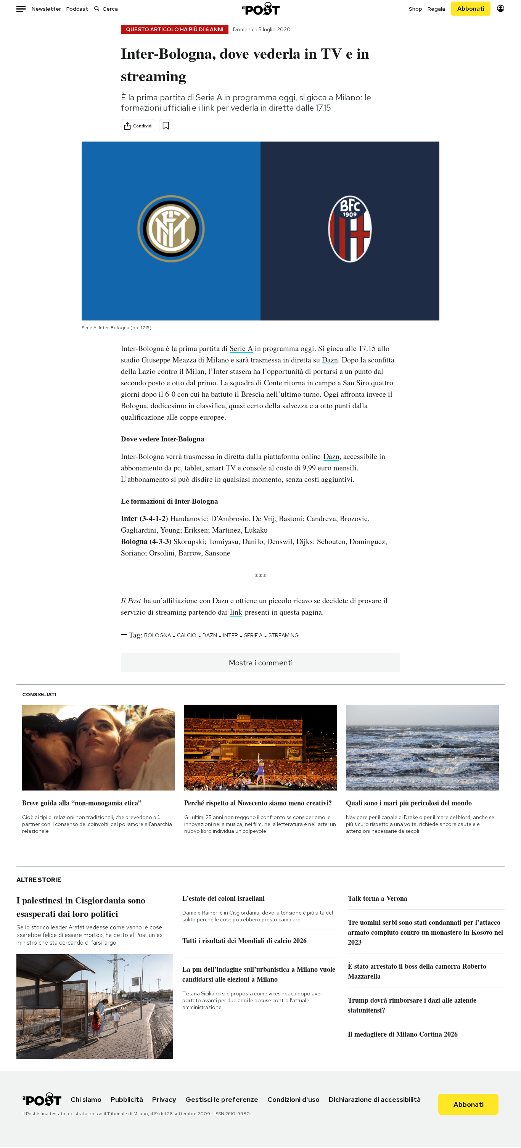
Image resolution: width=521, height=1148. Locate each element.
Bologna (157, 635)
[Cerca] (97, 8)
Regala (436, 8)
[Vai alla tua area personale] (501, 9)
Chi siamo (86, 1099)
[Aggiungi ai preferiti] (165, 125)
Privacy (164, 1099)
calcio (186, 635)
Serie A (241, 348)
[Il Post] (260, 8)
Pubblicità (127, 1099)
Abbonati (470, 9)
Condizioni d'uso (293, 1099)
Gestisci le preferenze (221, 1099)
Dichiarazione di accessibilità (375, 1099)
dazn (210, 635)
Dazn (330, 359)
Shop (415, 8)
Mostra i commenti (261, 663)
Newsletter (46, 8)
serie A (253, 635)
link (236, 612)
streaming (284, 635)
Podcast (77, 8)
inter (230, 635)
